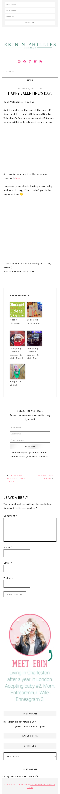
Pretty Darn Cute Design (42, 784)
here (18, 178)
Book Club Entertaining (33, 321)
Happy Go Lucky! (15, 383)
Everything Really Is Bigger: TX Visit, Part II (16, 353)
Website (8, 578)
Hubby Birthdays (15, 321)
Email (8, 562)
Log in (30, 787)
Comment (10, 515)
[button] (30, 80)
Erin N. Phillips (30, 42)
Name (8, 547)
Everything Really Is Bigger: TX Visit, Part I (33, 353)
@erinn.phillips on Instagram (30, 726)
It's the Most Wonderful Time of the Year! (16, 478)
